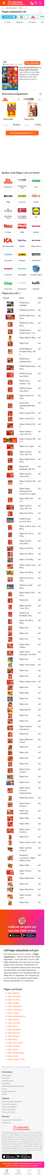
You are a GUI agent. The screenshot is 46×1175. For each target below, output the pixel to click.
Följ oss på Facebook (9, 1104)
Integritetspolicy (24, 1166)
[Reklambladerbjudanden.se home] (16, 3)
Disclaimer (9, 1166)
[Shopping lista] (36, 3)
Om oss (4, 1089)
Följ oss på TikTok (8, 1112)
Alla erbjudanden (11, 8)
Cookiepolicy (34, 1166)
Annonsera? (6, 1078)
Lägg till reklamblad (8, 1091)
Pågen (21, 8)
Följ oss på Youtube (8, 1109)
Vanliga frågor (7, 1075)
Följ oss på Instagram (9, 1107)
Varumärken (6, 1083)
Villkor (16, 1166)
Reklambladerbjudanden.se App (13, 1086)
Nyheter (4, 1094)
